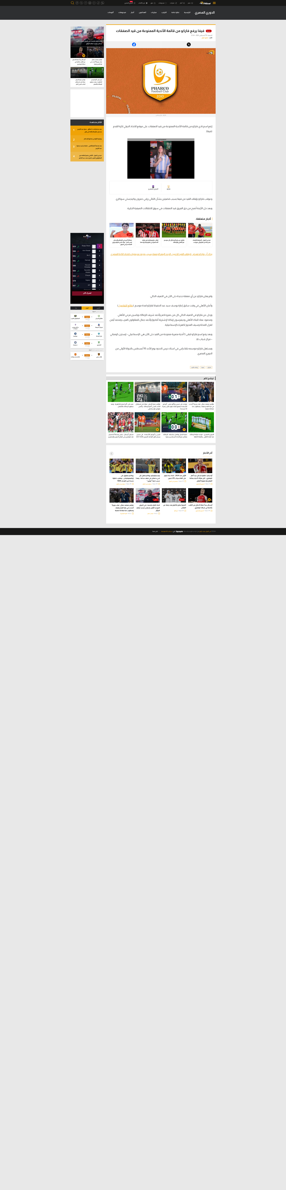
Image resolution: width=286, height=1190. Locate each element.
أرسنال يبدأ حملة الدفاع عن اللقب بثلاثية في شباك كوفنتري (200, 506)
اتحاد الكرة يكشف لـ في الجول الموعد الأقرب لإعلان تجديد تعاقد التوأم (148, 507)
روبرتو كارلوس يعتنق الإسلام (87, 139)
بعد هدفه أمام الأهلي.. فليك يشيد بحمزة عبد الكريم (87, 147)
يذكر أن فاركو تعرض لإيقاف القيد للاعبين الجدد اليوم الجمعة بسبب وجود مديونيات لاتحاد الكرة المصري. (161, 254)
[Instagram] (90, 3)
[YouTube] (94, 3)
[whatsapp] (102, 3)
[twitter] (81, 3)
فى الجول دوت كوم (205, 531)
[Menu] (214, 3)
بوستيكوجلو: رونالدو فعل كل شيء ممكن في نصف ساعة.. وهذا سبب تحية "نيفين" (148, 478)
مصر (189, 3)
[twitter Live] (85, 3)
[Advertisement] (193, 276)
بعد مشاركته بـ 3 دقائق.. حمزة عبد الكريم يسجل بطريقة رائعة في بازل (87, 130)
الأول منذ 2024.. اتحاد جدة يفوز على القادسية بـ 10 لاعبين (175, 477)
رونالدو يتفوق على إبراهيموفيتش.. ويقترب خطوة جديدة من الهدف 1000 (123, 478)
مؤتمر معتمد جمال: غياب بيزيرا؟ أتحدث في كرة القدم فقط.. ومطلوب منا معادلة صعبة (123, 507)
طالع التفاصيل (125, 305)
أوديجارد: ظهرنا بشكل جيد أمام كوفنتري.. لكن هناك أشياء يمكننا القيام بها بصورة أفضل (201, 478)
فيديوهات (161, 3)
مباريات (172, 3)
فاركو (168, 189)
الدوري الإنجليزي (200, 484)
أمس (98, 308)
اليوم (87, 308)
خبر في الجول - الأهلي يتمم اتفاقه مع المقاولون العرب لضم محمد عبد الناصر (87, 157)
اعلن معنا (155, 531)
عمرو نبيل (205, 38)
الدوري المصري (128, 3)
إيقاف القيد (194, 367)
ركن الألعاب (141, 3)
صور (151, 3)
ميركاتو (176, 510)
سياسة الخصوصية (166, 531)
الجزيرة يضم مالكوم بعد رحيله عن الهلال (174, 506)
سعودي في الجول (173, 481)
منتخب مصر (150, 513)
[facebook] (77, 3)
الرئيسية (187, 12)
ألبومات (111, 12)
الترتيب (164, 12)
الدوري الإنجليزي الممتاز (97, 350)
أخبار (181, 3)
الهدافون (142, 12)
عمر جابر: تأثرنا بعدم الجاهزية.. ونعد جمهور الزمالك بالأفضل (96, 82)
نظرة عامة (175, 12)
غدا (76, 308)
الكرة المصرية (123, 513)
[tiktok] (98, 3)
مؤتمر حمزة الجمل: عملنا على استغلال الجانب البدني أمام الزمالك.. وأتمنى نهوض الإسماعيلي (79, 82)
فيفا (202, 367)
